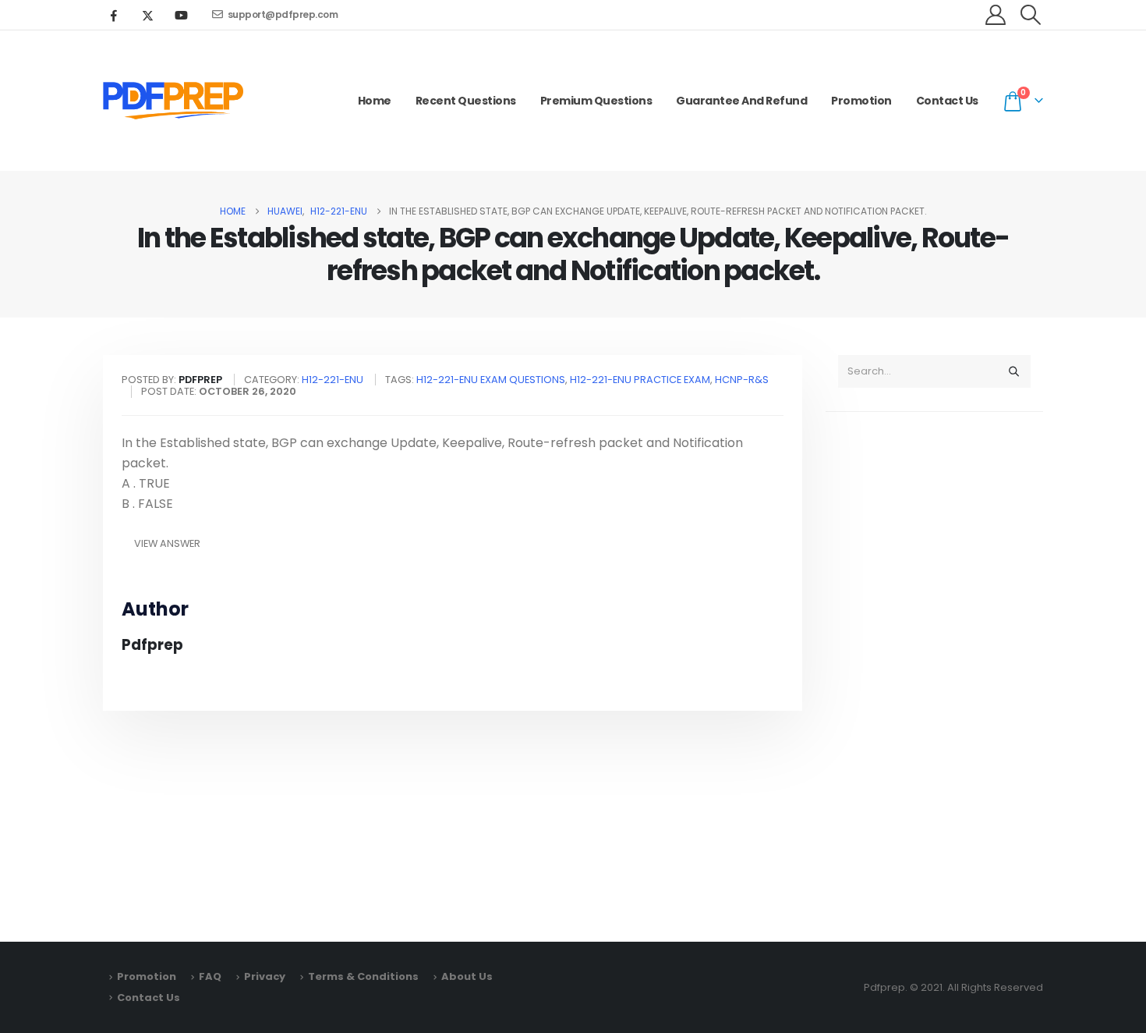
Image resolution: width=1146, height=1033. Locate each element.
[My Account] (996, 15)
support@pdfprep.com (283, 14)
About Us (467, 976)
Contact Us (947, 100)
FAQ (210, 976)
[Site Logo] (173, 100)
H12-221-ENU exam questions (490, 379)
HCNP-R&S (742, 379)
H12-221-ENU (332, 379)
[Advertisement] (934, 669)
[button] (1031, 15)
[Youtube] (181, 15)
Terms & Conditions (363, 976)
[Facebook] (114, 15)
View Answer (167, 543)
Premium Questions (596, 100)
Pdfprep (152, 644)
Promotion (861, 100)
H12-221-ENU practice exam (640, 379)
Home (374, 100)
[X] (147, 15)
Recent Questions (466, 100)
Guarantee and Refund (741, 100)
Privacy (264, 976)
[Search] (1013, 371)
